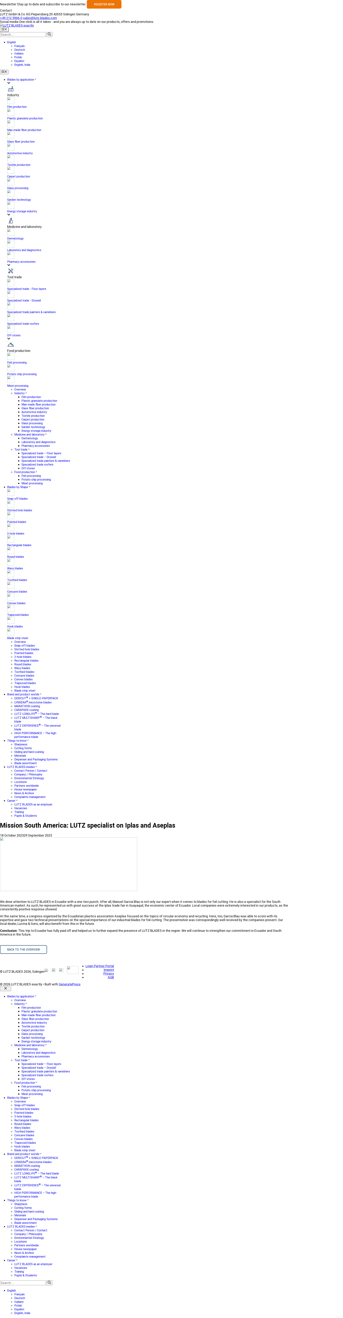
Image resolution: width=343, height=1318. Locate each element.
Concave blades (17, 591)
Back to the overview (23, 949)
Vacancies (20, 808)
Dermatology (15, 238)
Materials (20, 755)
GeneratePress (70, 984)
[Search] (49, 34)
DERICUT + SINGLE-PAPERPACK (36, 698)
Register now (104, 4)
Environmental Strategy (29, 778)
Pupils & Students (25, 815)
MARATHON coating (27, 706)
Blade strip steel (17, 638)
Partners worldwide (26, 785)
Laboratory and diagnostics (24, 250)
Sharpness (20, 744)
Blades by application (20, 79)
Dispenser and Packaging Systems (36, 759)
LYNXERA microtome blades (33, 702)
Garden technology (19, 199)
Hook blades (15, 626)
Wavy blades (15, 568)
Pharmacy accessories (21, 261)
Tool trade (21, 449)
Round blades (15, 556)
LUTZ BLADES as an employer (33, 804)
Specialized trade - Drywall (24, 300)
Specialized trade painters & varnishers (31, 312)
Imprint (109, 970)
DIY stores (14, 335)
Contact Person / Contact (30, 770)
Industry (19, 393)
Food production (24, 472)
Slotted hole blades (19, 510)
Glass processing (17, 188)
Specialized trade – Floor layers (41, 453)
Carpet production (18, 176)
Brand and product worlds (23, 694)
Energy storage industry (22, 211)
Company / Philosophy (28, 774)
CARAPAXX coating (26, 710)
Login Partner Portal (100, 966)
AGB (111, 977)
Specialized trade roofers (23, 323)
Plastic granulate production (25, 118)
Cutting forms (23, 748)
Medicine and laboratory (29, 434)
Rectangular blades (19, 545)
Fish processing (17, 362)
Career (11, 800)
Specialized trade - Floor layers (26, 289)
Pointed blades (16, 522)
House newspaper (25, 789)
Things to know (16, 740)
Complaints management (30, 797)
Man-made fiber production (24, 130)
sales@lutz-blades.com (40, 18)
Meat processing (17, 385)
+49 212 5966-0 (11, 18)
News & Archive (24, 793)
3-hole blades (15, 533)
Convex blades (16, 603)
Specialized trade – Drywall (38, 457)
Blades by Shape (17, 487)
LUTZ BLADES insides (21, 767)
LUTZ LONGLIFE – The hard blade (36, 714)
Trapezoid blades (18, 615)
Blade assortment (25, 763)
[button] (11, 42)
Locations (20, 782)
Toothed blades (17, 580)
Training (19, 812)
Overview (20, 389)
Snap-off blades (17, 498)
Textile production (18, 165)
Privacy (108, 973)
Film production (17, 106)
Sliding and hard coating (29, 752)
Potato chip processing (22, 374)
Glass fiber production (21, 141)
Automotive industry (20, 153)
